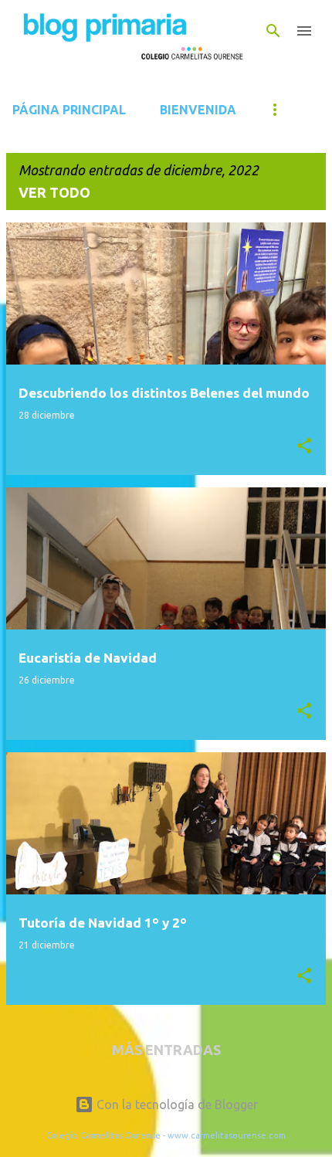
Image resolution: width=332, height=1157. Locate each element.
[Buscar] (273, 30)
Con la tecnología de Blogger (175, 1104)
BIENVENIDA (198, 110)
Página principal (69, 110)
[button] (304, 446)
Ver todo (54, 192)
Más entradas (166, 1049)
